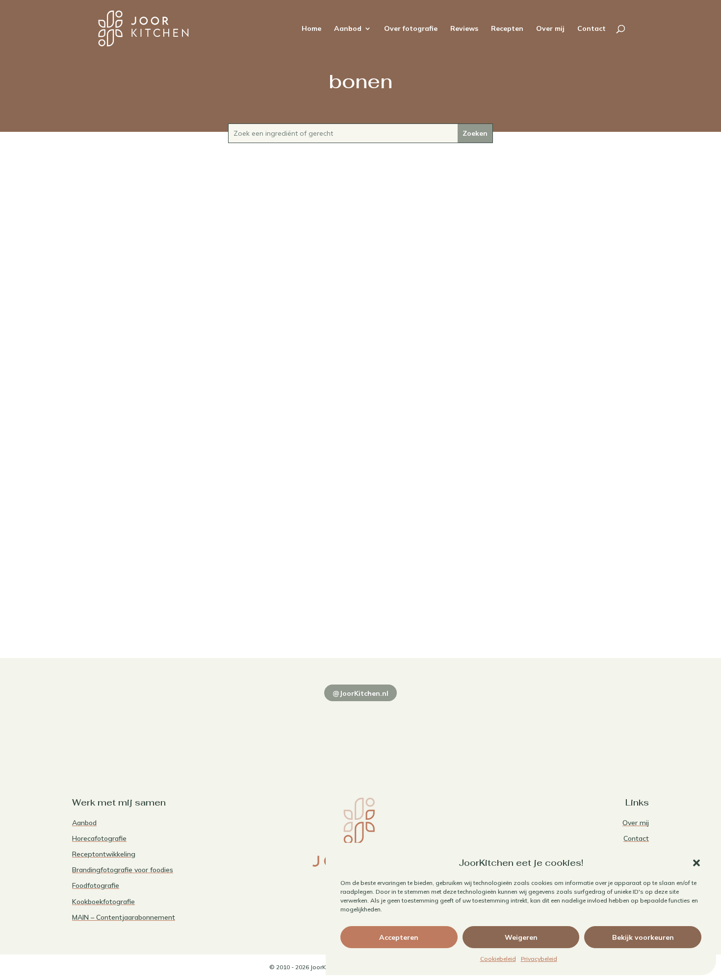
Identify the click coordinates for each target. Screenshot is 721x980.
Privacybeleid (539, 958)
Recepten (507, 29)
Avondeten (339, 585)
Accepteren (398, 937)
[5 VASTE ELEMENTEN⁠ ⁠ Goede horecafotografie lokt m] (593, 728)
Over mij (550, 29)
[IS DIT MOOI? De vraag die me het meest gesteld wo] (127, 728)
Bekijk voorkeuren (643, 937)
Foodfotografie (95, 885)
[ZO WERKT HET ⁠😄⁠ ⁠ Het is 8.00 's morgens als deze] (360, 728)
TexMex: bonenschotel (360, 569)
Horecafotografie (99, 838)
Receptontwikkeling (103, 854)
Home (311, 29)
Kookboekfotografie (103, 901)
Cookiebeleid (498, 958)
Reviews (464, 29)
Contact (591, 29)
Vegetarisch (379, 585)
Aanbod (347, 29)
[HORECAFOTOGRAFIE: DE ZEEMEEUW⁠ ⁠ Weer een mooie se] (477, 728)
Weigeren (521, 937)
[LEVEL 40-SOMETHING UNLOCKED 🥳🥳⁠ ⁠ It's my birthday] (244, 728)
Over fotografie (411, 29)
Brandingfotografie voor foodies (122, 869)
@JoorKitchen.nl (360, 693)
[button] (696, 863)
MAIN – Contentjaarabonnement (123, 917)
